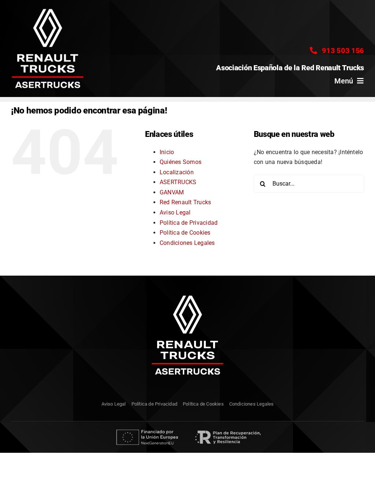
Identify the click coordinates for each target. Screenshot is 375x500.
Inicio (167, 152)
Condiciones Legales (187, 242)
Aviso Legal (175, 212)
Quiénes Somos (180, 161)
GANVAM (172, 192)
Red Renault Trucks (185, 202)
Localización (177, 172)
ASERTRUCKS (178, 182)
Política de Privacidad (189, 222)
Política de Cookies (185, 232)
